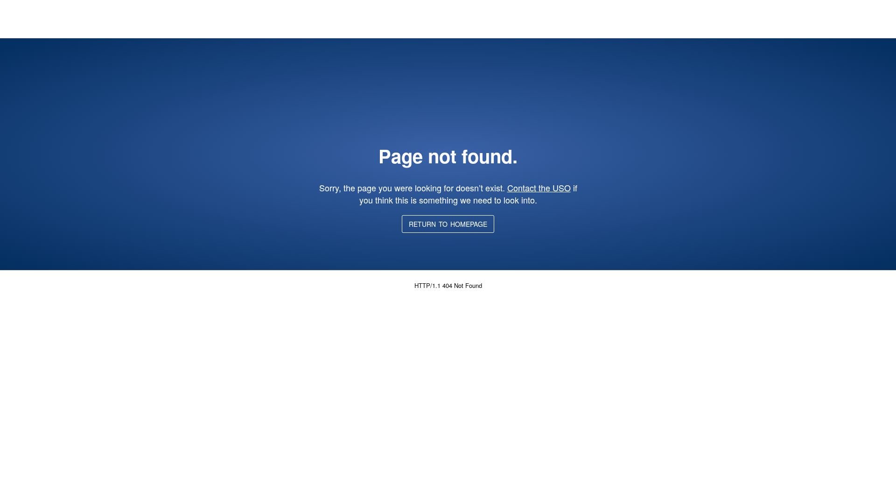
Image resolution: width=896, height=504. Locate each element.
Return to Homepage (448, 224)
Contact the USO (539, 188)
